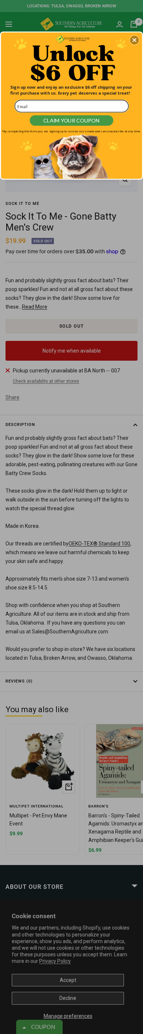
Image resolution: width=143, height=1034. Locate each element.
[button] (134, 40)
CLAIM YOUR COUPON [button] (71, 120)
